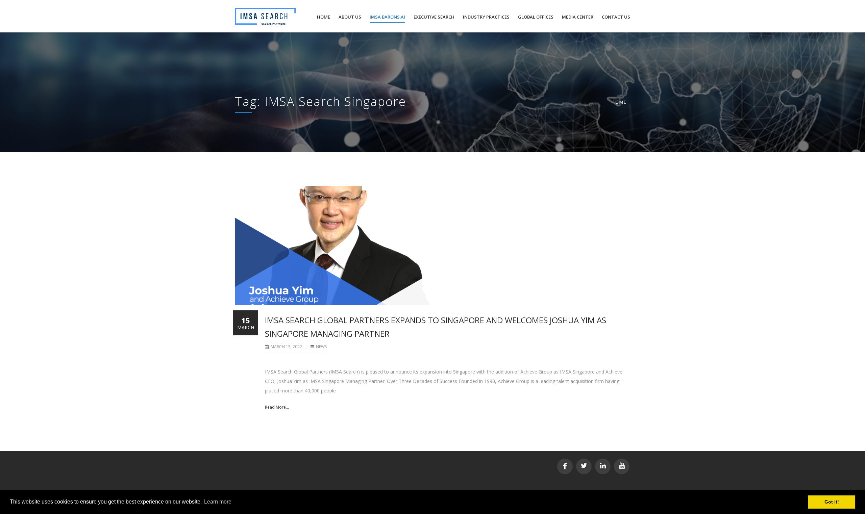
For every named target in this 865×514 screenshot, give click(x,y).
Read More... (277, 407)
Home (619, 102)
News (321, 347)
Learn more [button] (217, 502)
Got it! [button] (831, 502)
